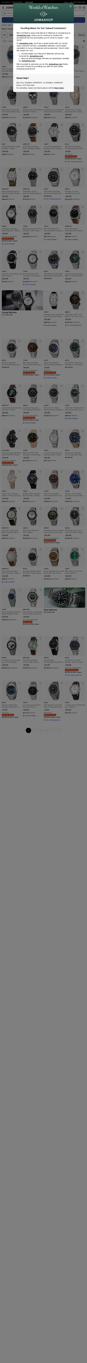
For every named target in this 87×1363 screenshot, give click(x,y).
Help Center (59, 88)
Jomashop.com (23, 35)
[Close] (70, 6)
